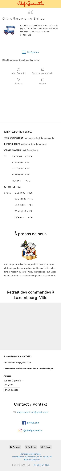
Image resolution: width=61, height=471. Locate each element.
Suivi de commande (42, 73)
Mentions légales (32, 459)
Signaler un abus (41, 465)
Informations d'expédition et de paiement (32, 456)
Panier (42, 83)
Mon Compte (18, 73)
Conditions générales (30, 454)
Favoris (18, 83)
